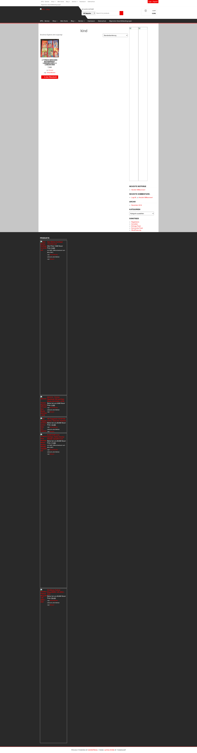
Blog (67, 1)
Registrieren (135, 222)
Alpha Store (109, 750)
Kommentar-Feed (137, 228)
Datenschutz (91, 1)
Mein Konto (61, 1)
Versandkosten (51, 72)
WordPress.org (136, 230)
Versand (51, 70)
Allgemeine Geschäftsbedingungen (51, 4)
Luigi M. (133, 197)
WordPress (92, 750)
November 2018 (136, 205)
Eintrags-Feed (136, 226)
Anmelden (134, 224)
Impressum (83, 1)
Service (74, 1)
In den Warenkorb (50, 77)
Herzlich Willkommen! (138, 190)
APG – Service (45, 1)
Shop (52, 1)
